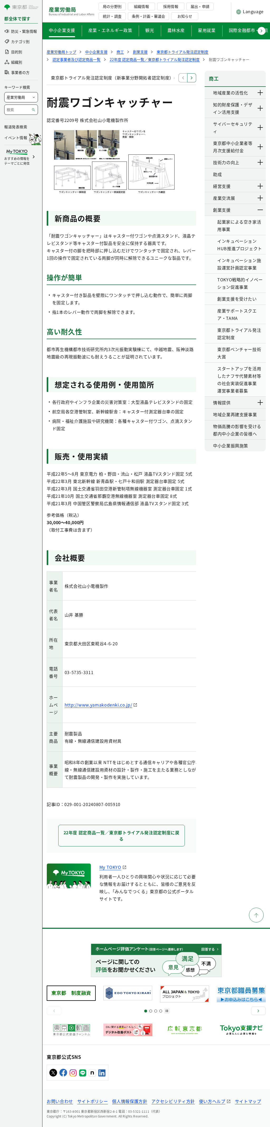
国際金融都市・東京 (248, 30)
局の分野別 (112, 6)
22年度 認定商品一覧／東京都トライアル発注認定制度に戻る (122, 835)
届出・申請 (200, 6)
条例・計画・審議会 (148, 16)
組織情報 (141, 6)
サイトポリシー (92, 1101)
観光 (149, 30)
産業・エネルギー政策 (110, 30)
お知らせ (184, 16)
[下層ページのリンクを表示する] (260, 92)
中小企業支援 (62, 30)
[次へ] (258, 1011)
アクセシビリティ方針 (173, 1101)
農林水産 (176, 30)
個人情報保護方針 (129, 1101)
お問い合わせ (60, 1101)
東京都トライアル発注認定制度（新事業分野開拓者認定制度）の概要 (119, 77)
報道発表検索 (15, 126)
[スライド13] (160, 1011)
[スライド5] (150, 1011)
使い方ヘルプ (212, 1101)
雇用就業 (207, 30)
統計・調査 (112, 16)
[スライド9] (155, 1011)
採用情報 (170, 6)
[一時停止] (167, 1011)
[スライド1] (145, 1011)
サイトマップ (248, 1101)
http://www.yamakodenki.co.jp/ (98, 705)
